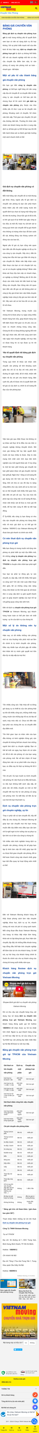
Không (32, 1343)
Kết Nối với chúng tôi (8, 1408)
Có (26, 1343)
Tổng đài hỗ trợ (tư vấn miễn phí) (12, 1401)
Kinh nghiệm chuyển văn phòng (13, 17)
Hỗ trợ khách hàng (7, 1395)
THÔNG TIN (5, 1389)
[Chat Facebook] (35, 1407)
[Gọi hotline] (35, 1394)
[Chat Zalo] (35, 1401)
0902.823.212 (6, 1382)
